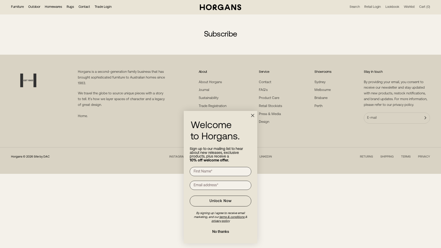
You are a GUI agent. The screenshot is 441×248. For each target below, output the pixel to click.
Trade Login (103, 7)
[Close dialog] (252, 115)
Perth (318, 106)
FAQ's (263, 90)
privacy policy (403, 105)
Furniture (17, 7)
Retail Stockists (270, 106)
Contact (84, 7)
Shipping (387, 156)
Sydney (319, 82)
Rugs (70, 7)
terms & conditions (232, 217)
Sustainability (208, 98)
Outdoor (34, 7)
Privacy (424, 156)
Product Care (269, 98)
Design (264, 122)
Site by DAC (42, 156)
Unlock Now (220, 201)
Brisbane (321, 98)
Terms (406, 156)
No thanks (220, 232)
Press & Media (270, 114)
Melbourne (322, 90)
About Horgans (210, 82)
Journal (204, 90)
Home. (83, 116)
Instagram (177, 156)
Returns (366, 156)
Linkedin (266, 156)
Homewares (53, 7)
